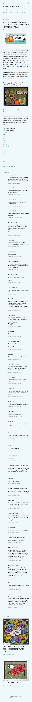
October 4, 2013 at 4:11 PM (14, 294)
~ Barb (10, 315)
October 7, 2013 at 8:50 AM (14, 532)
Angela (5, 132)
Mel (9, 478)
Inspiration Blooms (11, 6)
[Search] (28, 2)
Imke (4, 138)
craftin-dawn (11, 287)
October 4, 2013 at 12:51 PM (14, 246)
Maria (9, 240)
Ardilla (9, 401)
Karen (4, 140)
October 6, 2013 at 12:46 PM (15, 460)
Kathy (4, 142)
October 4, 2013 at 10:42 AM (15, 217)
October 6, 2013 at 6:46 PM (14, 495)
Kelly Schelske (12, 341)
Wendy (4, 155)
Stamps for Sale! (10, 683)
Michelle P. (6, 147)
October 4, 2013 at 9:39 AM (14, 206)
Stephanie (11, 456)
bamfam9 (11, 211)
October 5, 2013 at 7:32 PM (14, 451)
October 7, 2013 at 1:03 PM (14, 560)
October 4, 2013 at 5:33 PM (14, 326)
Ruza (4, 130)
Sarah (9, 446)
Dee (4, 134)
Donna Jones (12, 433)
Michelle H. (6, 145)
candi (7, 164)
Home (5, 12)
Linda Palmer (12, 261)
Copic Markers (12, 164)
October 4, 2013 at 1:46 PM (14, 269)
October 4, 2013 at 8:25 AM (14, 183)
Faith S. (10, 594)
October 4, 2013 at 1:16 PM (14, 256)
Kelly (4, 128)
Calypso (5, 136)
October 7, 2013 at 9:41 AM (14, 542)
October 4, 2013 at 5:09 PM (14, 310)
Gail (9, 299)
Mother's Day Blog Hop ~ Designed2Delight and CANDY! (14, 649)
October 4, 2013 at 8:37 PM (14, 372)
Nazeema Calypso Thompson (16, 465)
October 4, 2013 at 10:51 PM (14, 406)
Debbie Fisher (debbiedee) (16, 537)
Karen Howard (12, 364)
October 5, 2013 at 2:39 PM (14, 441)
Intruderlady (11, 513)
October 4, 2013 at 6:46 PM (14, 359)
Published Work (14, 12)
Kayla (9, 331)
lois (9, 354)
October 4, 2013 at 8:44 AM (14, 194)
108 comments (10, 654)
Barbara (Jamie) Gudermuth (16, 488)
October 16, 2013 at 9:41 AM (14, 607)
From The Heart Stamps (9, 166)
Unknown (11, 175)
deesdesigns (11, 547)
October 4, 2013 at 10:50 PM (15, 396)
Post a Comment (8, 611)
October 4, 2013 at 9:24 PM (14, 383)
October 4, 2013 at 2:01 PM (14, 282)
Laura (4, 149)
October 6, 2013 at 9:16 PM (14, 508)
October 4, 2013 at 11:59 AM (14, 235)
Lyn (4, 151)
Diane (9, 500)
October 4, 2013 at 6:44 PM (14, 349)
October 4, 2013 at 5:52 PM (14, 336)
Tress (4, 153)
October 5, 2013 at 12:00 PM (15, 416)
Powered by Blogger (17, 696)
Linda (9, 411)
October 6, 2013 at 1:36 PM (14, 473)
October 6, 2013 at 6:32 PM (14, 483)
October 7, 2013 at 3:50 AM (14, 522)
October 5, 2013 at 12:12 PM (14, 428)
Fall (18, 164)
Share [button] (4, 161)
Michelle (10, 377)
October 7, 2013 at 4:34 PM (14, 589)
